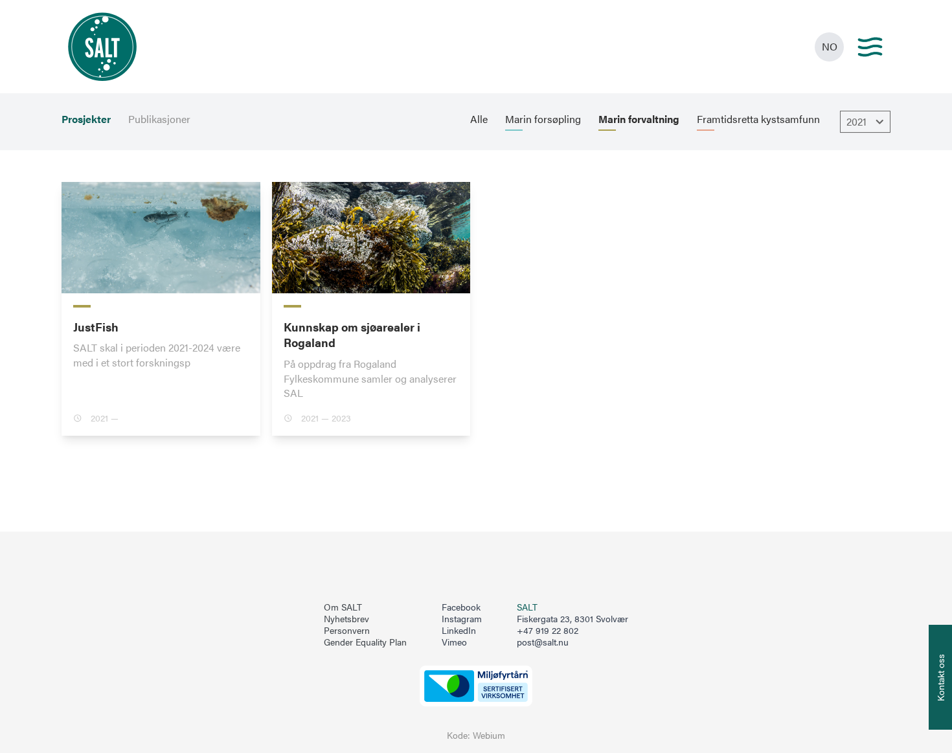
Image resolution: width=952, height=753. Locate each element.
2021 (856, 121)
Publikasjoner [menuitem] (159, 119)
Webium (489, 735)
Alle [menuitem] (479, 119)
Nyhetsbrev (346, 619)
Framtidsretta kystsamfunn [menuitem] (758, 119)
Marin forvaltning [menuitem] (638, 119)
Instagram (462, 619)
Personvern (347, 630)
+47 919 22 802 (547, 630)
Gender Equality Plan (365, 642)
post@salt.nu (543, 642)
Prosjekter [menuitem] (86, 119)
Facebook (461, 607)
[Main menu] (870, 47)
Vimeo (454, 642)
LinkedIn (459, 630)
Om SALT (343, 607)
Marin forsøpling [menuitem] (543, 119)
